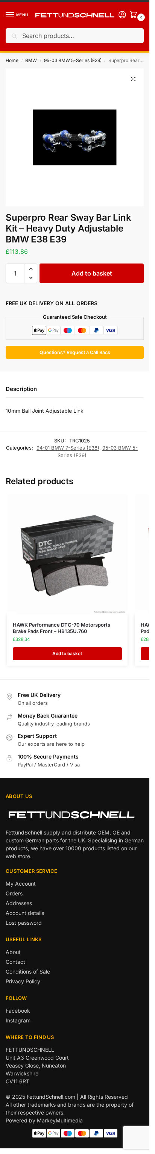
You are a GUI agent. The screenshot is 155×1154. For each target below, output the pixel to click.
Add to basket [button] (67, 653)
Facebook (18, 1010)
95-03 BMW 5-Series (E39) (73, 60)
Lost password (24, 922)
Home (12, 60)
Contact (15, 962)
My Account (21, 883)
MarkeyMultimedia (60, 1120)
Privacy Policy (23, 981)
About (13, 952)
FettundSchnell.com (51, 1096)
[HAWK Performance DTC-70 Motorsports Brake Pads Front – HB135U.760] (67, 554)
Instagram (18, 1020)
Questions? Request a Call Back (75, 352)
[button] (133, 79)
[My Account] (122, 15)
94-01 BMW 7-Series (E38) (67, 448)
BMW (31, 60)
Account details (25, 913)
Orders (14, 893)
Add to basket (91, 273)
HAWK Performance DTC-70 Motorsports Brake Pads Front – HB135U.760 (61, 628)
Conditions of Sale (28, 971)
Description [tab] (21, 388)
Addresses (19, 903)
